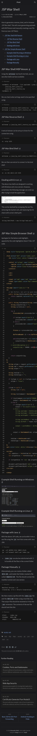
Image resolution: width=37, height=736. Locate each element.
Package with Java (13, 59)
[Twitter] (7, 647)
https (14, 636)
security (6, 632)
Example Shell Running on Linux (18, 56)
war (33, 636)
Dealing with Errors (13, 46)
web (10, 632)
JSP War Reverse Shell (14, 39)
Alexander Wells (7, 17)
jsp (24, 636)
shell (3, 639)
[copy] (35, 81)
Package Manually (13, 63)
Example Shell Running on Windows (19, 53)
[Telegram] (13, 647)
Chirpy (16, 732)
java (28, 636)
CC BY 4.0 (18, 651)
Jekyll (25, 732)
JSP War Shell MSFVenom (13, 35)
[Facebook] (10, 647)
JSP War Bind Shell (13, 42)
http (10, 636)
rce (7, 639)
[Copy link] (15, 647)
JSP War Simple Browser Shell (15, 49)
